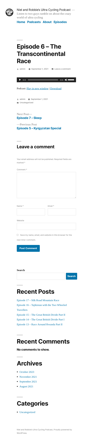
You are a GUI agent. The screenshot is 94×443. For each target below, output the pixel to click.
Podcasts (34, 22)
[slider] (71, 79)
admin (22, 69)
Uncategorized (26, 102)
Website (20, 220)
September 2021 (28, 381)
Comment (22, 169)
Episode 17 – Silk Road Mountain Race (38, 300)
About (47, 22)
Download (55, 88)
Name (20, 206)
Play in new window (37, 88)
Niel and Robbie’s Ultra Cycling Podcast (44, 10)
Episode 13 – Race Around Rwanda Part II (39, 324)
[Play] (20, 80)
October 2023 (26, 372)
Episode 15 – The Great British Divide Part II (41, 314)
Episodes (60, 22)
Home (21, 22)
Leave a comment (62, 69)
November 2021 (28, 377)
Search (21, 270)
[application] (46, 79)
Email (51, 206)
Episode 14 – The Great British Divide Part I (40, 319)
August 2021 (26, 386)
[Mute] (66, 80)
